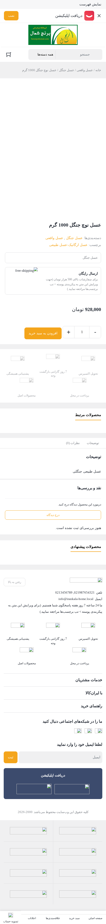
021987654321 (84, 592)
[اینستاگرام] (88, 732)
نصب (11, 15)
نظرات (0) (73, 443)
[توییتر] (78, 732)
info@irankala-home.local (75, 599)
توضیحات (93, 443)
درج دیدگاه (53, 515)
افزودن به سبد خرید (43, 333)
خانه (98, 70)
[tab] (93, 443)
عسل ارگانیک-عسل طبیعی (68, 245)
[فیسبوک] (98, 732)
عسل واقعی (85, 70)
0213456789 (63, 592)
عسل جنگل (66, 70)
